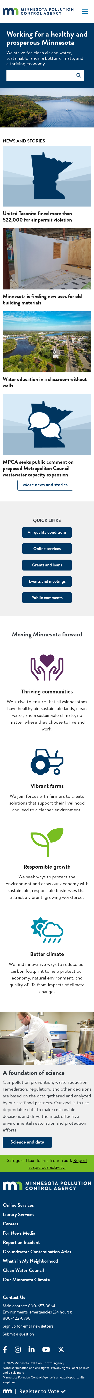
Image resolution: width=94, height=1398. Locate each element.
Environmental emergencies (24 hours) (37, 1312)
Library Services (18, 1214)
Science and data (27, 1142)
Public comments (47, 598)
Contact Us (14, 1297)
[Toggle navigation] (84, 11)
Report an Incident (21, 1242)
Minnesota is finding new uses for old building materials (42, 299)
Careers (10, 1223)
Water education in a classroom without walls (45, 382)
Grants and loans (47, 565)
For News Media (19, 1232)
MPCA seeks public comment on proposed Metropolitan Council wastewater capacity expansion (38, 468)
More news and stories (45, 484)
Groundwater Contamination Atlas (37, 1251)
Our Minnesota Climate (26, 1279)
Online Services (18, 1205)
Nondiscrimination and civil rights (26, 1368)
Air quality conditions (47, 532)
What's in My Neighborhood (30, 1260)
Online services (47, 548)
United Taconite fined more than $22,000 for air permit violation (37, 216)
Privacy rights (60, 1368)
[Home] (38, 11)
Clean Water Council (23, 1270)
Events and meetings (47, 581)
